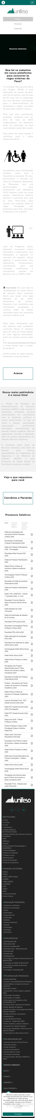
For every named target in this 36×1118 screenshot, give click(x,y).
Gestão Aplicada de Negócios (13, 1007)
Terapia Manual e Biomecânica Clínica (16, 1033)
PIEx (4, 891)
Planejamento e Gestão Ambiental (15, 1026)
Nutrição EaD (8, 954)
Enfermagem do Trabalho (12, 998)
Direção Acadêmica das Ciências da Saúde (9, 831)
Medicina (7, 920)
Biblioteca (6, 841)
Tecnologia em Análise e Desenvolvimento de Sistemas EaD (18, 959)
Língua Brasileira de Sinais (12, 1019)
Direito (6, 910)
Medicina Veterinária (10, 922)
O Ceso (5, 825)
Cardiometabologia (10, 979)
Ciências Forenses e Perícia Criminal (16, 1042)
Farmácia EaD (8, 951)
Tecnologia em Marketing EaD (13, 970)
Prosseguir (18, 1114)
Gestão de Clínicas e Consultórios (15, 1014)
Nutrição (7, 925)
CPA (4, 839)
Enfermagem (8, 913)
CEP (4, 886)
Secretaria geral (8, 858)
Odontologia (8, 927)
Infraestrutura (7, 827)
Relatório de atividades (10, 853)
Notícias (5, 843)
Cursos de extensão (9, 894)
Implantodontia (9, 1016)
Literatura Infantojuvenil (11, 1049)
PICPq (5, 874)
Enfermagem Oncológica (12, 995)
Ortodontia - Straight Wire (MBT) (14, 1021)
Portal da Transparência (11, 862)
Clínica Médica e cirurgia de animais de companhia (16, 985)
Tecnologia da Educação (12, 1054)
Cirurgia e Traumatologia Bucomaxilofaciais (18, 981)
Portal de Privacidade (10, 860)
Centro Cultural (8, 896)
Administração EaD (10, 941)
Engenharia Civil (9, 915)
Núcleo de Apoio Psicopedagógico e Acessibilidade (14, 847)
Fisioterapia (8, 917)
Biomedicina (8, 932)
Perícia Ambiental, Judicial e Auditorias (16, 1024)
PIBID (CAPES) (8, 882)
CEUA (5, 889)
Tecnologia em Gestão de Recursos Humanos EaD (15, 966)
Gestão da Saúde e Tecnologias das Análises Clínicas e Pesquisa (18, 1010)
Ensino (18, 19)
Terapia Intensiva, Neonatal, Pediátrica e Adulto (16, 1058)
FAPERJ (6, 879)
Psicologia (7, 930)
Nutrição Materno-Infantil (12, 1052)
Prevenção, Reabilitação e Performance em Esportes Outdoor (17, 1029)
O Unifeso (6, 822)
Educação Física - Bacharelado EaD (15, 949)
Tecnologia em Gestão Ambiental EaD (16, 963)
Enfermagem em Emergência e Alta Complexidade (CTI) (15, 1001)
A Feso (5, 820)
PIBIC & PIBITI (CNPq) (10, 877)
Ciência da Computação (11, 908)
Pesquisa (18, 24)
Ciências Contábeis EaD (12, 946)
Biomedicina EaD (9, 944)
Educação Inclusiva (10, 988)
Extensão (18, 28)
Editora (5, 872)
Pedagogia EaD (9, 956)
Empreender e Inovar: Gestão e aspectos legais (16, 992)
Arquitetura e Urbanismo (12, 905)
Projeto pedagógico (9, 850)
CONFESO (6, 884)
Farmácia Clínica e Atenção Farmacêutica (17, 1005)
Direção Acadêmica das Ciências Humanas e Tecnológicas (17, 835)
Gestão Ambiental (10, 1047)
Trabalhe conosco (9, 855)
